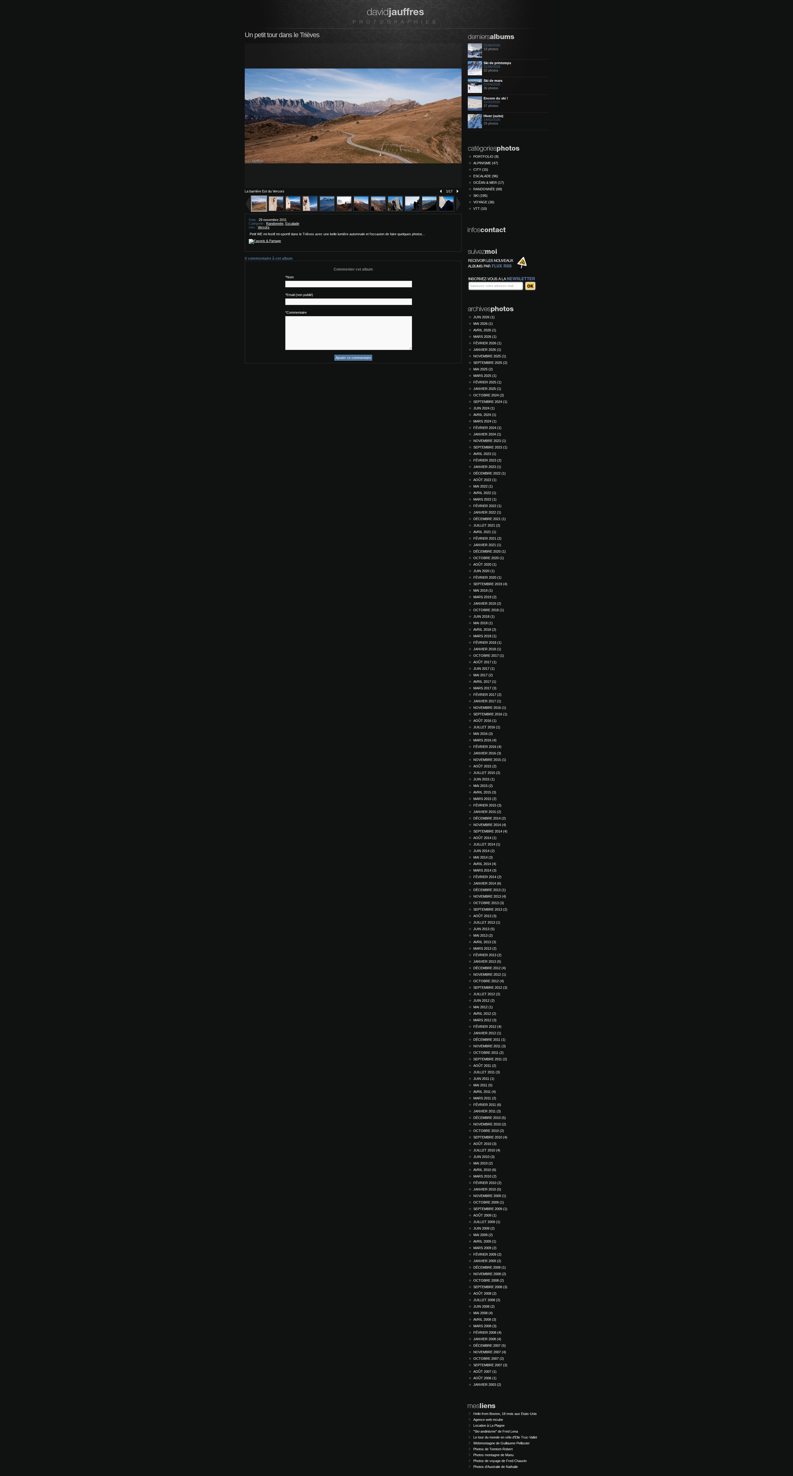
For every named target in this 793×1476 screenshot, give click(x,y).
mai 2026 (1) (483, 323)
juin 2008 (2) (484, 1306)
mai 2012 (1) (483, 1007)
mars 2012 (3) (485, 1020)
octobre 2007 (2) (488, 1358)
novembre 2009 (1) (489, 1196)
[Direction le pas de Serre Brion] (361, 210)
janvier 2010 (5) (487, 1189)
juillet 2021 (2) (486, 525)
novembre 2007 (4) (489, 1352)
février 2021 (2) (487, 538)
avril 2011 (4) (484, 1092)
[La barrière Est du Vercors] (259, 210)
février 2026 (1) (487, 343)
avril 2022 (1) (484, 493)
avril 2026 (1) (484, 330)
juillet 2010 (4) (486, 1150)
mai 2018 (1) (483, 623)
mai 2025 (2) (483, 369)
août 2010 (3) (485, 1144)
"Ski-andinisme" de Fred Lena (495, 1431)
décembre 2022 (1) (489, 473)
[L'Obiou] (327, 210)
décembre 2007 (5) (489, 1345)
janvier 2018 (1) (487, 649)
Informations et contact (487, 230)
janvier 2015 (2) (487, 812)
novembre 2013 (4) (489, 896)
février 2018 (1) (487, 642)
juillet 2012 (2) (486, 994)
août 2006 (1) (485, 1378)
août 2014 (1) (485, 838)
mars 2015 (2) (485, 799)
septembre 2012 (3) (490, 987)
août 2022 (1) (485, 480)
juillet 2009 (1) (486, 1222)
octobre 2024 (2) (488, 395)
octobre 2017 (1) (488, 655)
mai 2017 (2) (483, 675)
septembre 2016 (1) (490, 714)
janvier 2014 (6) (487, 883)
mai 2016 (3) (483, 734)
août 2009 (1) (485, 1215)
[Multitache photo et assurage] (310, 210)
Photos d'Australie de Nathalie (495, 1467)
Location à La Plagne (489, 1425)
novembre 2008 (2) (489, 1274)
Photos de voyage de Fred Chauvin (500, 1461)
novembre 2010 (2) (489, 1124)
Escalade (292, 223)
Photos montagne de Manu (493, 1455)
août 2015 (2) (485, 766)
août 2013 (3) (485, 916)
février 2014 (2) (487, 877)
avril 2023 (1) (484, 454)
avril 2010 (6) (484, 1170)
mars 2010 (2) (485, 1176)
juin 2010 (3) (484, 1157)
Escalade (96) (485, 176)
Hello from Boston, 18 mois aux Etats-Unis (505, 1414)
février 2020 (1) (487, 577)
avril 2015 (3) (484, 792)
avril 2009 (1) (484, 1241)
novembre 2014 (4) (489, 825)
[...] (395, 210)
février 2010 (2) (487, 1183)
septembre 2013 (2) (490, 909)
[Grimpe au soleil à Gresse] (276, 210)
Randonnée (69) (487, 189)
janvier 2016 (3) (487, 753)
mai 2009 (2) (483, 1235)
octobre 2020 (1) (488, 558)
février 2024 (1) (487, 428)
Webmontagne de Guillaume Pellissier (501, 1443)
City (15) (480, 169)
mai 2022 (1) (483, 486)
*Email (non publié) (299, 295)
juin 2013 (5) (484, 929)
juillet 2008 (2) (486, 1300)
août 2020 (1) (485, 564)
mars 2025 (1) (485, 376)
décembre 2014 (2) (489, 818)
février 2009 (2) (487, 1254)
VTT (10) (480, 208)
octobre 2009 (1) (488, 1202)
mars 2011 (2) (484, 1098)
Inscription (530, 285)
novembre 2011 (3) (489, 1046)
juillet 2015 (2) (486, 773)
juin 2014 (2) (484, 851)
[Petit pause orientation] (412, 210)
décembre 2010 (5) (489, 1118)
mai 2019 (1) (483, 590)
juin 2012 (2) (484, 1000)
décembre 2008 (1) (489, 1267)
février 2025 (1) (487, 382)
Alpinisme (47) (485, 163)
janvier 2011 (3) (487, 1111)
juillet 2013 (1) (486, 922)
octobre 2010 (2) (488, 1131)
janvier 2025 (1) (487, 389)
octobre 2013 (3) (488, 903)
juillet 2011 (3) (486, 1072)
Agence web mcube (488, 1419)
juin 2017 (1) (484, 668)
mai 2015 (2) (483, 786)
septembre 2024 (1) (490, 402)
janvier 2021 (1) (487, 545)
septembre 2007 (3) (490, 1365)
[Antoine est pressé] (378, 210)
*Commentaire (296, 312)
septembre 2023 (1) (490, 447)
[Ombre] (446, 210)
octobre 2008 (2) (488, 1280)
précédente (440, 191)
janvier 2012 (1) (487, 1033)
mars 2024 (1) (485, 421)
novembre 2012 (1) (489, 974)
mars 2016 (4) (485, 740)
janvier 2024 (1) (487, 434)
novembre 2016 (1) (489, 707)
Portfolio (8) (486, 156)
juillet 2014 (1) (486, 844)
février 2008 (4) (487, 1332)
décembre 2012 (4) (489, 968)
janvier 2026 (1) (487, 349)
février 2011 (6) (487, 1105)
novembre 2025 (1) (489, 356)
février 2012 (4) (487, 1026)
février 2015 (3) (487, 805)
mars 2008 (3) (485, 1326)
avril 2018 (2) (484, 629)
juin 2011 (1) (483, 1078)
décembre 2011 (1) (489, 1039)
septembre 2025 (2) (490, 363)
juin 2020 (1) (484, 571)
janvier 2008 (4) (487, 1339)
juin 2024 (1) (484, 408)
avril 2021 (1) (484, 532)
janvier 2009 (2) (487, 1261)
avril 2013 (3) (484, 942)
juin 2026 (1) (484, 317)
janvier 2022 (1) (487, 512)
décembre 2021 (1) (489, 519)
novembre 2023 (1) (489, 441)
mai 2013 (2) (483, 935)
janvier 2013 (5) (487, 961)
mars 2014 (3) (485, 870)
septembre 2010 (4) (490, 1137)
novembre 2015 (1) (489, 760)
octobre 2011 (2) (488, 1052)
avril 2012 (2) (484, 1013)
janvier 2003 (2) (487, 1384)
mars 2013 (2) (485, 948)
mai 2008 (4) (483, 1313)
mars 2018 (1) (485, 636)
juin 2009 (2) (484, 1228)
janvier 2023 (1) (487, 467)
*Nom (289, 277)
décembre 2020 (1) (489, 551)
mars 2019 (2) (485, 597)
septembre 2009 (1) (490, 1209)
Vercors (263, 227)
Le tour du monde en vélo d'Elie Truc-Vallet (505, 1437)
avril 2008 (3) (484, 1319)
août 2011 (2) (484, 1065)
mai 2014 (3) (483, 857)
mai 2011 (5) (483, 1085)
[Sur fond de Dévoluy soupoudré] (293, 210)
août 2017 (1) (485, 662)
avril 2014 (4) (484, 864)
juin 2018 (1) (484, 616)
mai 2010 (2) (483, 1163)
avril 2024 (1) (484, 415)
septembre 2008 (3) (490, 1287)
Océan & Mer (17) (488, 182)
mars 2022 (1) (485, 499)
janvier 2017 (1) (487, 701)
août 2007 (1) (485, 1371)
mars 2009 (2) (485, 1248)
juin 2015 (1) (484, 779)
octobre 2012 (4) (488, 981)
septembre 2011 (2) (490, 1059)
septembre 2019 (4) (490, 584)
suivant (458, 191)
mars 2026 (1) (485, 336)
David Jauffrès (394, 15)
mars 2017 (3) (485, 688)
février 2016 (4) (487, 747)
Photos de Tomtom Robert (493, 1449)
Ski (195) (480, 195)
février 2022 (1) (487, 506)
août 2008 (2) (485, 1293)
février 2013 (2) (487, 955)
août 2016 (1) (485, 721)
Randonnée (274, 223)
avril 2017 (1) (484, 681)
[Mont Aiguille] (344, 210)
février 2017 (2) (487, 694)
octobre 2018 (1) (488, 610)
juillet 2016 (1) (486, 727)
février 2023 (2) (487, 460)
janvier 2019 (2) (487, 603)
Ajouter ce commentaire (353, 358)
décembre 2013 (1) (489, 890)
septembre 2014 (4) (490, 831)
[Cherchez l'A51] (429, 210)
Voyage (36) (483, 202)
